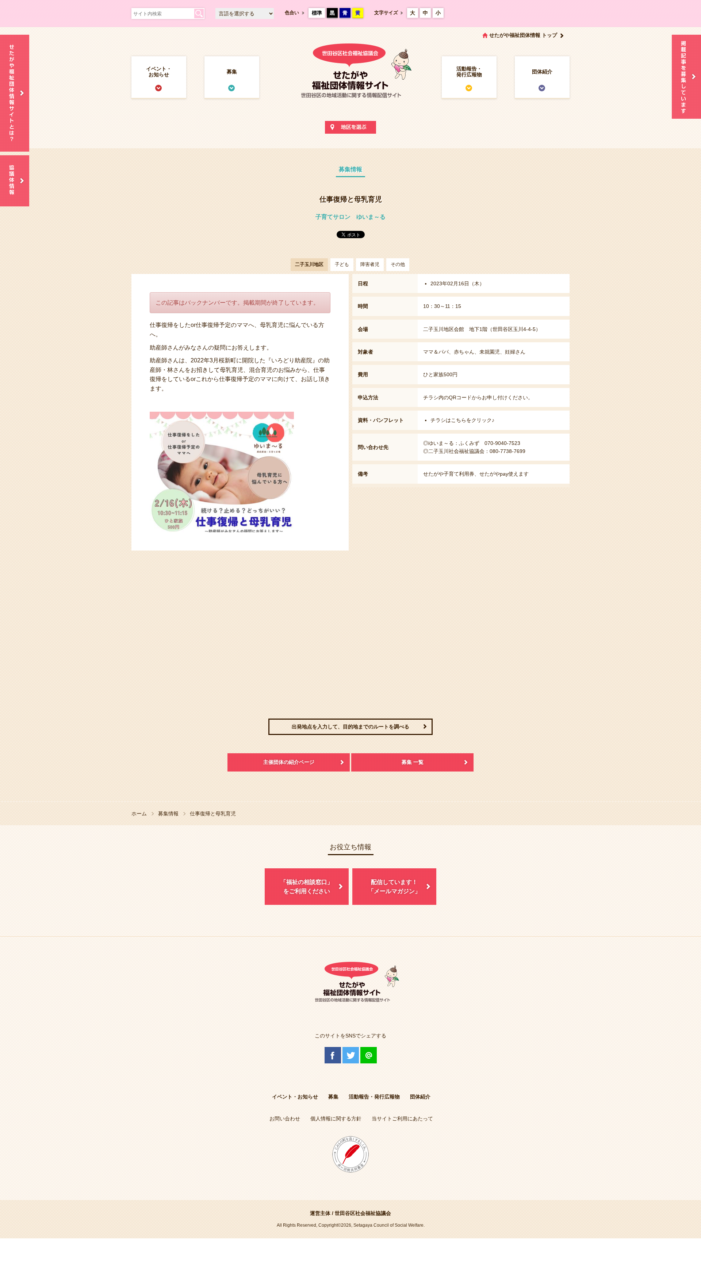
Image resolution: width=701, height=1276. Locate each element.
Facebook (333, 1055)
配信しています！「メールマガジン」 (394, 887)
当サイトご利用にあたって (402, 1118)
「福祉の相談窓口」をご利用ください (306, 887)
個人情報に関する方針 (335, 1118)
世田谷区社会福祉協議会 (363, 1213)
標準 (317, 13)
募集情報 (168, 813)
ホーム (139, 813)
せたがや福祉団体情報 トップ (523, 35)
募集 (232, 72)
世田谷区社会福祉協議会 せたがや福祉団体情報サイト (350, 78)
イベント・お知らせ (159, 71)
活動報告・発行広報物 (469, 71)
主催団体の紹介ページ (288, 762)
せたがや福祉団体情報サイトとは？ (14, 93)
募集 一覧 (413, 762)
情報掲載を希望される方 (686, 77)
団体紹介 (542, 72)
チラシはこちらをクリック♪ (462, 420)
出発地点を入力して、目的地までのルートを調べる (350, 727)
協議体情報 (14, 180)
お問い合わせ (284, 1118)
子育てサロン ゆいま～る (350, 217)
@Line (368, 1055)
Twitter (350, 1055)
